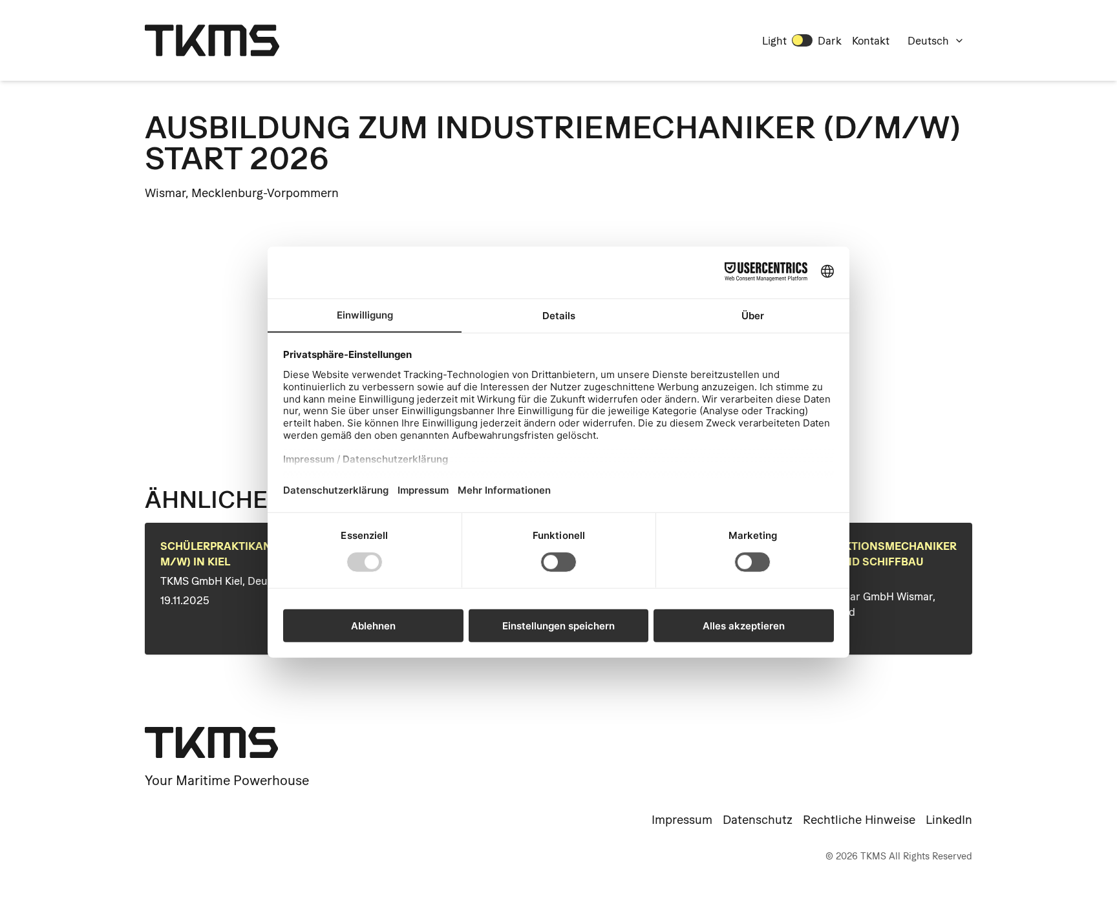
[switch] (802, 40)
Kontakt (870, 41)
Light (774, 41)
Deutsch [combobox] (928, 41)
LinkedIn (949, 819)
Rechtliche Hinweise (859, 819)
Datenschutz (758, 819)
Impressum (682, 819)
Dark (830, 41)
